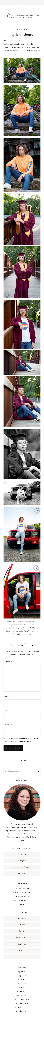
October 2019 (22, 1011)
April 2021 (22, 987)
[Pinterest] (22, 760)
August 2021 (22, 972)
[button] (22, 2)
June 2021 (22, 980)
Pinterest (22, 873)
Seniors (27, 622)
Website (8, 725)
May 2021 (22, 983)
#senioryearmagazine (22, 634)
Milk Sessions (22, 937)
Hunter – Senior (22, 889)
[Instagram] (25, 760)
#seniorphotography (14, 631)
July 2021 (22, 976)
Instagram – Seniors (22, 867)
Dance (22, 925)
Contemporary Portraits (22, 16)
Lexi (22, 904)
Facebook (22, 854)
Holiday (21, 931)
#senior (19, 625)
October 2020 (22, 1003)
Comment (8, 661)
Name (7, 696)
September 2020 (22, 1007)
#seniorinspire (15, 628)
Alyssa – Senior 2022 (22, 900)
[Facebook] (18, 760)
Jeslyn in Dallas (22, 896)
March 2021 (22, 991)
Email (7, 711)
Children (22, 918)
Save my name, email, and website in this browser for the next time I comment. (21, 739)
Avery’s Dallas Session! (22, 892)
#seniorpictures (31, 631)
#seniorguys (29, 625)
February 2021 (22, 995)
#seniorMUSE (28, 628)
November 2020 (22, 999)
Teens (34, 622)
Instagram (22, 861)
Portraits (19, 622)
